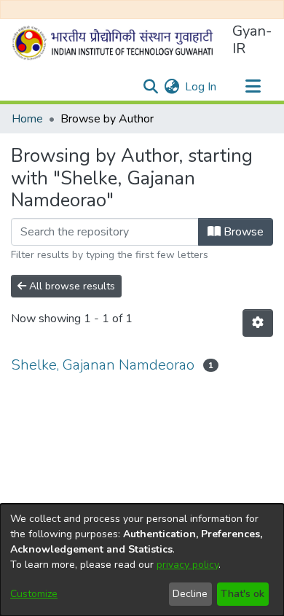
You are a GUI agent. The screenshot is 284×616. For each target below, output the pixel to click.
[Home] (116, 43)
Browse (242, 232)
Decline (190, 594)
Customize (34, 594)
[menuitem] (171, 86)
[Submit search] (150, 86)
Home (27, 119)
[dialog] (142, 560)
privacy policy (187, 565)
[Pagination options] (257, 323)
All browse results (70, 286)
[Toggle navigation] (252, 87)
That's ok (242, 594)
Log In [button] (201, 87)
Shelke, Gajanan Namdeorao (102, 365)
